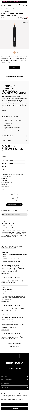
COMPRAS (4, 376)
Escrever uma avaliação (14, 204)
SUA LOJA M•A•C (5, 387)
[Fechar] (27, 391)
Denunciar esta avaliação (8, 247)
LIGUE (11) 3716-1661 (14, 368)
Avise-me (14, 67)
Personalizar (14, 404)
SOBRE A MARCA (5, 383)
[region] (14, 400)
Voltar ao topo (14, 346)
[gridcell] (14, 52)
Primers (15, 8)
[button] (26, 5)
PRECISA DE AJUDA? (6, 379)
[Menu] (26, 5)
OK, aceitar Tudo (14, 408)
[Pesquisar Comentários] (3, 214)
